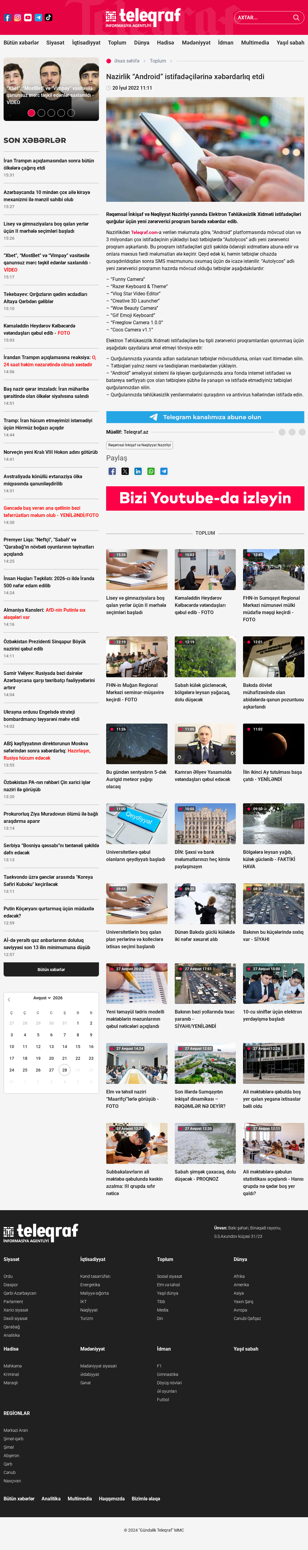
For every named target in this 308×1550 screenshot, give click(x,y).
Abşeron (11, 1455)
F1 (159, 1366)
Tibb (161, 1301)
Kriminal (11, 1374)
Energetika (90, 1284)
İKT (83, 1301)
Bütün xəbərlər (21, 42)
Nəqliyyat (89, 1310)
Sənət (85, 1382)
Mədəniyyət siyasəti (98, 1366)
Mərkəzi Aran (16, 1430)
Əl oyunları (167, 1391)
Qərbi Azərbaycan (20, 1293)
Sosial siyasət (169, 1276)
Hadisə (165, 42)
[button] (31, 113)
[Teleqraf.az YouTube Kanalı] (205, 498)
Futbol (163, 1399)
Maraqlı (11, 1382)
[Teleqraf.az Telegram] (38, 18)
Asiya (239, 1293)
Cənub (10, 1472)
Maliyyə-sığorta (94, 1293)
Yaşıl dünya (167, 1293)
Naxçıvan (12, 1480)
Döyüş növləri (169, 1382)
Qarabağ (12, 1326)
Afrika (239, 1276)
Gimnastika (167, 1374)
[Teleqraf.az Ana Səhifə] (143, 17)
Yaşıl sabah (290, 42)
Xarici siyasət (16, 1310)
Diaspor (11, 1284)
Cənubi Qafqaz (247, 1318)
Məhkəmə (13, 1366)
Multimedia (255, 42)
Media (162, 1310)
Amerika (241, 1284)
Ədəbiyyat (89, 1374)
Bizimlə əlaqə (146, 1499)
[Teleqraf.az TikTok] (49, 18)
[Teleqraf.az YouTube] (28, 18)
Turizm (86, 1318)
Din (160, 1318)
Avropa (240, 1310)
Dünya (141, 42)
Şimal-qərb (13, 1438)
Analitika (12, 1335)
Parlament (13, 1301)
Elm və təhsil (168, 1284)
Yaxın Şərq (243, 1301)
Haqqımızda (112, 1499)
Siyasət (55, 42)
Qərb (8, 1464)
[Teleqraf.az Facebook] (7, 18)
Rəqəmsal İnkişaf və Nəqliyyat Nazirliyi (139, 445)
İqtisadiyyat (86, 42)
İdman (225, 42)
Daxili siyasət (16, 1318)
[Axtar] (296, 17)
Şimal (9, 1447)
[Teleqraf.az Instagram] (18, 18)
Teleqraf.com (144, 232)
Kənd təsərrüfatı (95, 1276)
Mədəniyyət (196, 42)
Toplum (117, 42)
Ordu (8, 1276)
